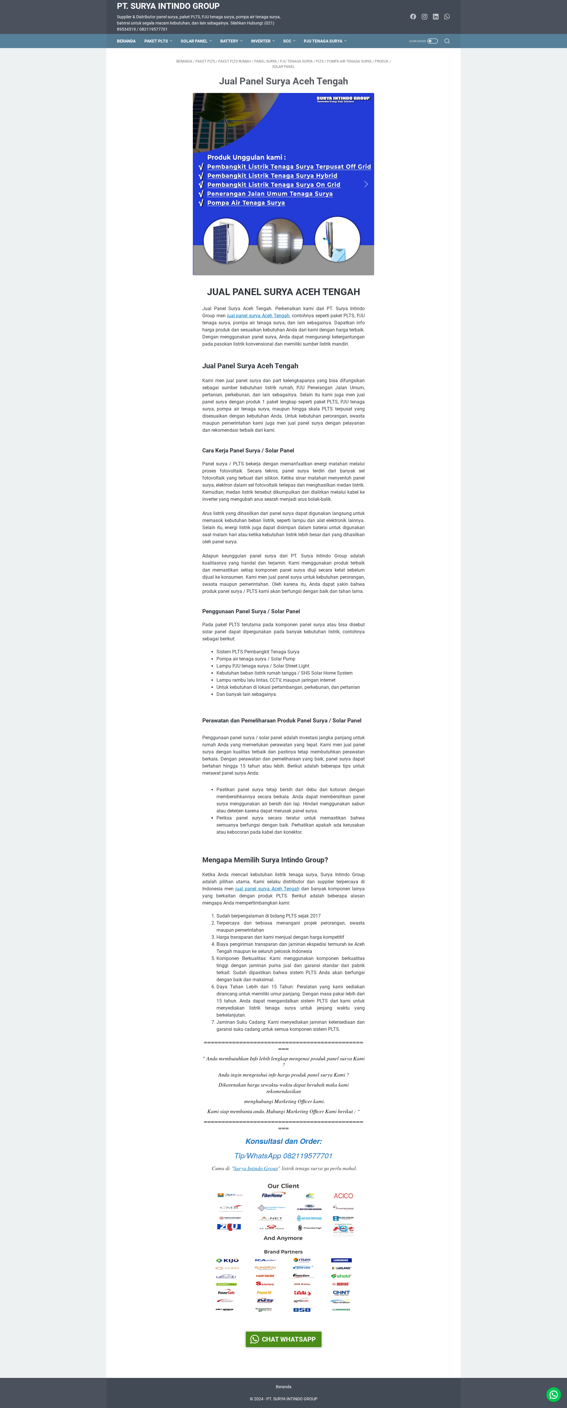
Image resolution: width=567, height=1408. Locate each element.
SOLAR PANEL (194, 41)
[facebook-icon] (413, 17)
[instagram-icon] (424, 17)
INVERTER (261, 41)
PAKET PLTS (156, 41)
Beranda (126, 41)
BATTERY (229, 41)
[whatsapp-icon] (447, 17)
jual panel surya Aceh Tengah (258, 315)
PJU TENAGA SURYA (323, 41)
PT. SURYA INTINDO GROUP (168, 6)
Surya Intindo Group (256, 1168)
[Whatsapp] (553, 1394)
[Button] (202, 184)
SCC (287, 41)
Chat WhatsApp (289, 1339)
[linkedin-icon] (435, 17)
